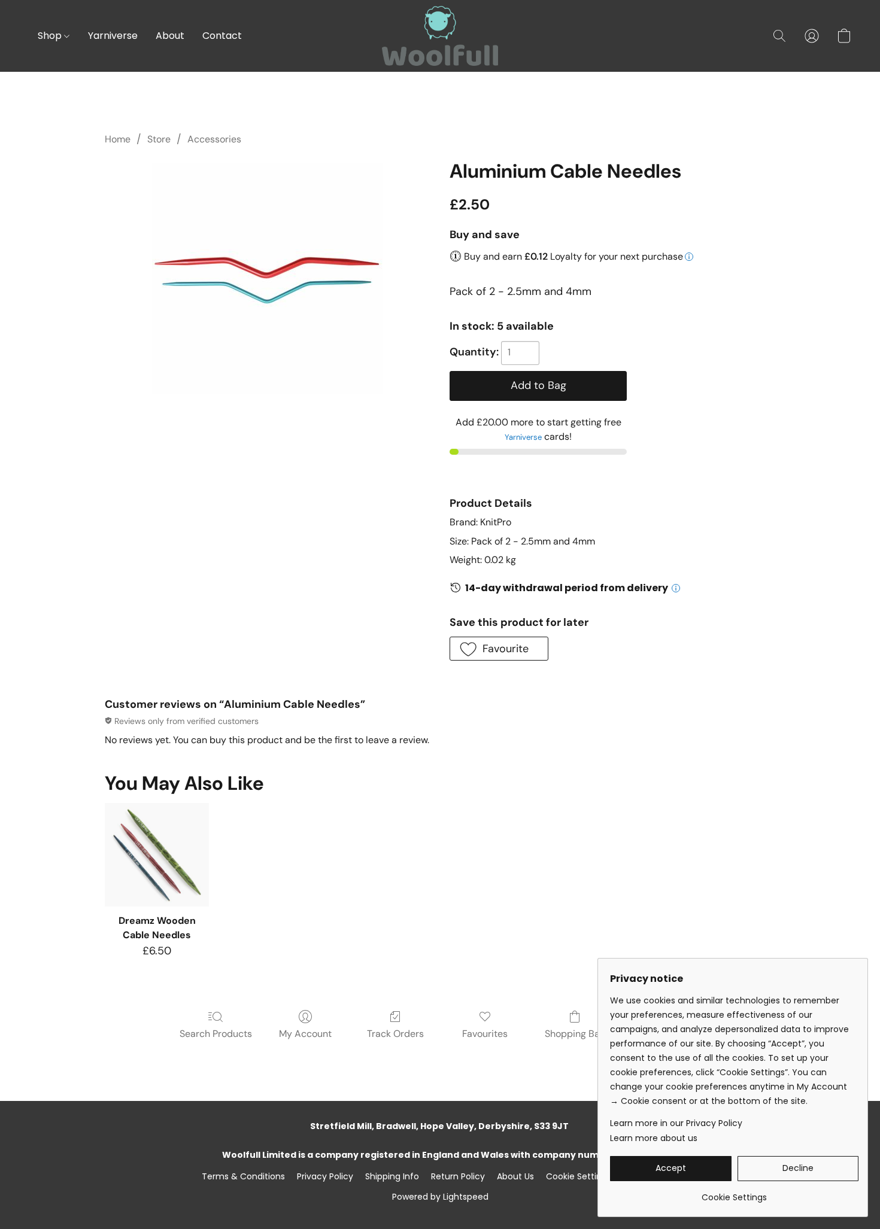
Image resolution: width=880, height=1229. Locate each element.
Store (159, 139)
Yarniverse (113, 35)
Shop (51, 35)
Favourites (485, 1033)
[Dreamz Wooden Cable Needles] (156, 854)
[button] (440, 36)
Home (118, 139)
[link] (734, 1192)
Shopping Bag (575, 1033)
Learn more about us (653, 1138)
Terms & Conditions (243, 1176)
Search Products (216, 1033)
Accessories (214, 139)
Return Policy (458, 1176)
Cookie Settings (578, 1176)
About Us (515, 1176)
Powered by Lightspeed (440, 1197)
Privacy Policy (325, 1176)
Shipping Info (392, 1176)
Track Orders (395, 1033)
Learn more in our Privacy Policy (676, 1123)
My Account (305, 1033)
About (170, 35)
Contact (222, 35)
